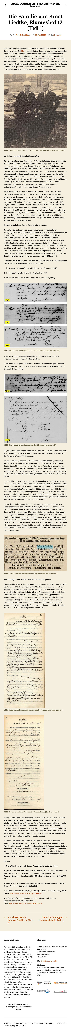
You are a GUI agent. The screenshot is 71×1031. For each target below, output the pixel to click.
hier (22, 51)
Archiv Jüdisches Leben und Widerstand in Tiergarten (35, 5)
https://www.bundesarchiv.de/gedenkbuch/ (25, 903)
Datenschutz (20, 1026)
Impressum (9, 1026)
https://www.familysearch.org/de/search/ (26, 893)
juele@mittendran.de (49, 961)
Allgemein (57, 35)
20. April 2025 (40, 35)
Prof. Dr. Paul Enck (23, 35)
